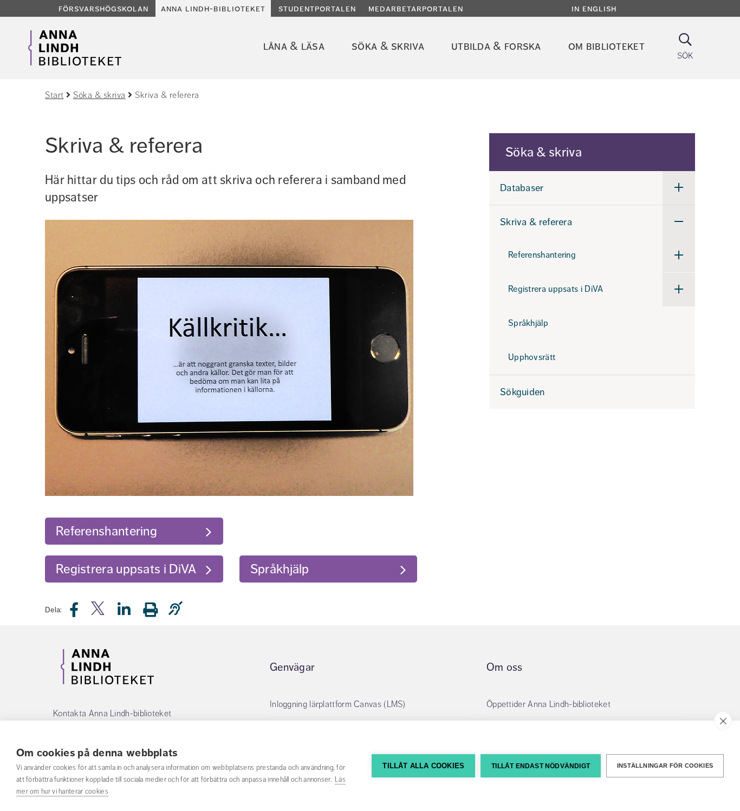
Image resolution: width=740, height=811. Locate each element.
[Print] (155, 609)
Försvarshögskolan (103, 8)
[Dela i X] (98, 612)
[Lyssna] (178, 608)
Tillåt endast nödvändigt (540, 766)
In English (594, 8)
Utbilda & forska (496, 46)
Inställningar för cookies (665, 765)
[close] (723, 720)
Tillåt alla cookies (423, 766)
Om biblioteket (606, 46)
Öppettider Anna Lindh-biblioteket (548, 704)
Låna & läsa (293, 46)
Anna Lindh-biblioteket (213, 8)
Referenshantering (106, 531)
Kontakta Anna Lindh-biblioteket (112, 713)
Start (54, 95)
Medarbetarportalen (415, 8)
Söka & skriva (388, 46)
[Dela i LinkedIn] (131, 612)
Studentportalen (317, 8)
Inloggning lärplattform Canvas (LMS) (338, 704)
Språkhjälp (279, 569)
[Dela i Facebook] (80, 612)
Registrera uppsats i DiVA (126, 569)
